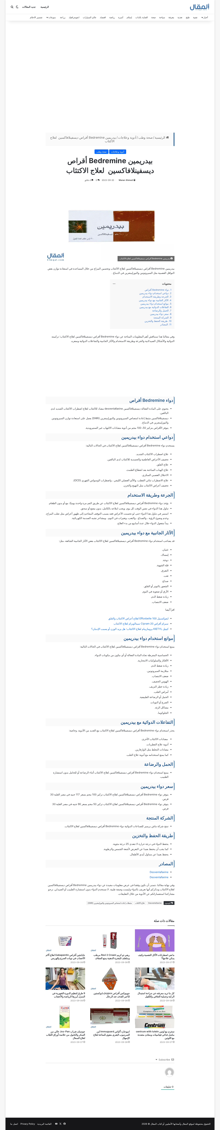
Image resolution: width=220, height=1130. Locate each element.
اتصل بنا (14, 1123)
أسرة (120, 17)
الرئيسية (45, 7)
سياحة (162, 17)
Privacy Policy (27, 1123)
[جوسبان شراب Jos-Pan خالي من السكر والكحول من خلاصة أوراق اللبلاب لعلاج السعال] (65, 1017)
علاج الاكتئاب (140, 903)
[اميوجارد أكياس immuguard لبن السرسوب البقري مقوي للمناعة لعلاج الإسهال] (110, 1017)
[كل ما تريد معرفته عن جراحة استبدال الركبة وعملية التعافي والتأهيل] (154, 979)
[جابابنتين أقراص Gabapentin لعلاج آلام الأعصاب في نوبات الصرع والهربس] (65, 940)
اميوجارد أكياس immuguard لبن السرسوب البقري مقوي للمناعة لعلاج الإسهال (111, 1034)
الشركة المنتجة (161, 317)
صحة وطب (145, 137)
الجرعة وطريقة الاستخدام (155, 296)
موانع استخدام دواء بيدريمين (154, 303)
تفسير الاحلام (36, 17)
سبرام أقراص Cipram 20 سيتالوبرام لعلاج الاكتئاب (141, 623)
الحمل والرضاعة (160, 310)
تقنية (195, 17)
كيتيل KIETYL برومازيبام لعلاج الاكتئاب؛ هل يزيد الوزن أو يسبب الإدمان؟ (129, 629)
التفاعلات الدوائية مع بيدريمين (154, 307)
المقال (185, 1123)
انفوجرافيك (74, 17)
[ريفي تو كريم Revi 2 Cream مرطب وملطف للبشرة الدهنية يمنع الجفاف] (110, 940)
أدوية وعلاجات (127, 137)
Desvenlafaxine (159, 872)
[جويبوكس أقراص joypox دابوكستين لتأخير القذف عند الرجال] (110, 979)
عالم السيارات (89, 17)
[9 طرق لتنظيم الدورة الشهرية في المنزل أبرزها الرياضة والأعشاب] (65, 979)
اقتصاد (103, 17)
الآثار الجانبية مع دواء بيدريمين (153, 300)
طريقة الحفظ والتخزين (156, 321)
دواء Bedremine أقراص (157, 289)
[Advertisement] (110, 77)
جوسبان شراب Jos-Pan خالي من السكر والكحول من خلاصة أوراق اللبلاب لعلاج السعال (65, 1034)
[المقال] (200, 7)
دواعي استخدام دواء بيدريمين (154, 293)
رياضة (112, 17)
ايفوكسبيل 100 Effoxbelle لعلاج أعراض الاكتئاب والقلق (138, 618)
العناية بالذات (141, 17)
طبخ (188, 17)
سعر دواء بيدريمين (159, 314)
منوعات (52, 17)
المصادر (164, 324)
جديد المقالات (29, 7)
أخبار (206, 17)
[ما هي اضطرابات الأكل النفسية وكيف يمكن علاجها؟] (154, 940)
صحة (153, 17)
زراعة (62, 17)
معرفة (171, 17)
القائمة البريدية (44, 1123)
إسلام (129, 17)
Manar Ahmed (126, 180)
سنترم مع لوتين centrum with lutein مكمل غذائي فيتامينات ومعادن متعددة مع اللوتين (155, 1034)
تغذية (180, 17)
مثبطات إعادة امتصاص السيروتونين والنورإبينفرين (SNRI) (110, 903)
